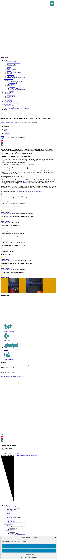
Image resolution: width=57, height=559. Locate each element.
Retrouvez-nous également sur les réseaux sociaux (12, 376)
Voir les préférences (29, 554)
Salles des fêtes (10, 105)
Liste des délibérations (12, 65)
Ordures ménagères (11, 69)
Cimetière (9, 68)
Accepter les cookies (29, 546)
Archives (12, 91)
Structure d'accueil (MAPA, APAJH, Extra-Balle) (18, 108)
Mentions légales (20, 455)
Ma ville (5, 60)
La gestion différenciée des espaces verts (16, 77)
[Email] (28, 146)
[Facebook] (28, 139)
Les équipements (7, 104)
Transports (9, 71)
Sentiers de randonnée (15, 88)
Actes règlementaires (11, 64)
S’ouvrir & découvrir (8, 79)
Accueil (3, 122)
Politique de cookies (23, 557)
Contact (5, 109)
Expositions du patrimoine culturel (18, 89)
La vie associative (8, 101)
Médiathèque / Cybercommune (17, 81)
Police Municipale (11, 76)
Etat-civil (9, 67)
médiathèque (24, 182)
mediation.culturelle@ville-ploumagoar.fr (32, 191)
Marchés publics (10, 75)
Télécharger (31, 164)
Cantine (8, 93)
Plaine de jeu (10, 100)
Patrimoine (9, 85)
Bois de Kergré (13, 83)
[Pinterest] (28, 141)
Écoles (8, 97)
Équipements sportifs (11, 107)
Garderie (9, 99)
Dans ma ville (9, 122)
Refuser (29, 550)
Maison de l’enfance (11, 96)
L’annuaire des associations (13, 103)
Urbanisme (9, 73)
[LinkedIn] (28, 144)
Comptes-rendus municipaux (13, 63)
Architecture (12, 87)
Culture (8, 80)
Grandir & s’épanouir (9, 92)
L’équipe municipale (11, 61)
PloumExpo (12, 84)
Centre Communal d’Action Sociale (15, 72)
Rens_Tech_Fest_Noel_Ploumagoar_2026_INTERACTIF (14, 164)
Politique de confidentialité (32, 557)
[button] (55, 537)
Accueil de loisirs (11, 95)
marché (2, 136)
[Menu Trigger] (52, 3)
